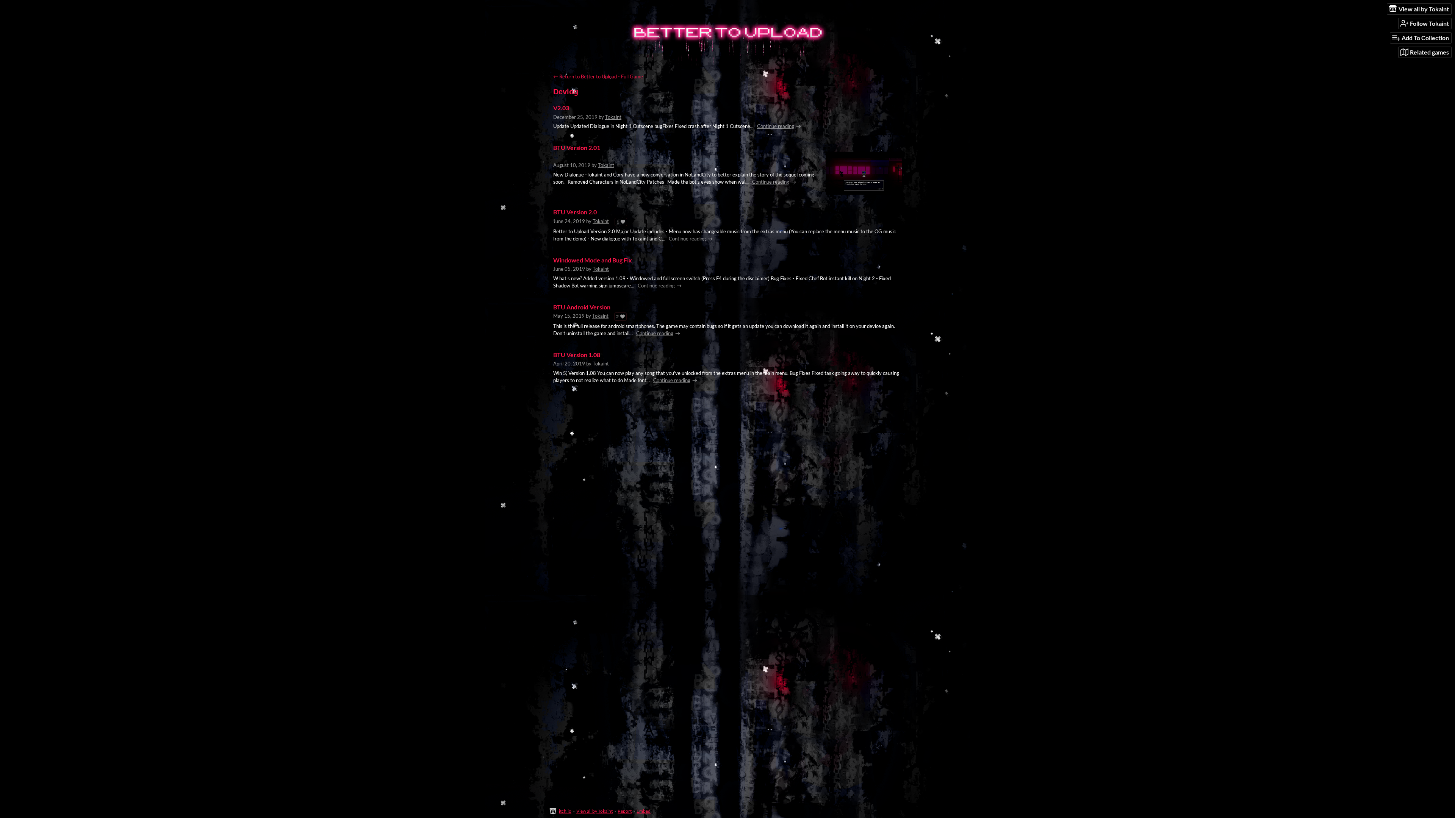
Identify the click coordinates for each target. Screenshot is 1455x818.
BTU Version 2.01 (576, 147)
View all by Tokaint (594, 811)
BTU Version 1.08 (576, 354)
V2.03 (561, 108)
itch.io (565, 811)
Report (625, 811)
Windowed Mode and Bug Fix (592, 260)
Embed (644, 811)
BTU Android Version (581, 307)
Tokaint (613, 117)
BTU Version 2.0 (575, 212)
